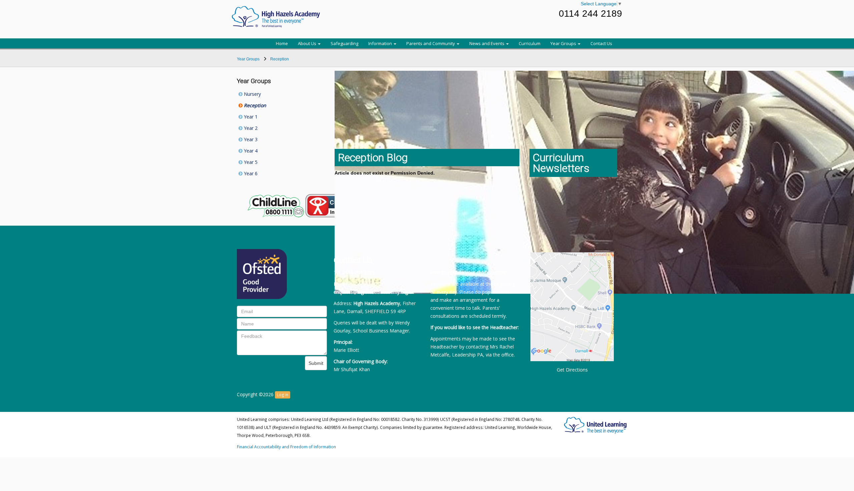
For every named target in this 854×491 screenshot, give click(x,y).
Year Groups (563, 43)
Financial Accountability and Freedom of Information (286, 446)
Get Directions (572, 369)
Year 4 (250, 151)
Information (380, 43)
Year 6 (250, 173)
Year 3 (250, 139)
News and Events (487, 43)
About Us (307, 43)
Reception (254, 105)
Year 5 (250, 162)
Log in (282, 395)
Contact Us (601, 43)
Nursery (252, 94)
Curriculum (529, 43)
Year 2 (250, 128)
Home (282, 43)
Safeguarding (344, 43)
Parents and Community (431, 43)
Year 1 (250, 116)
